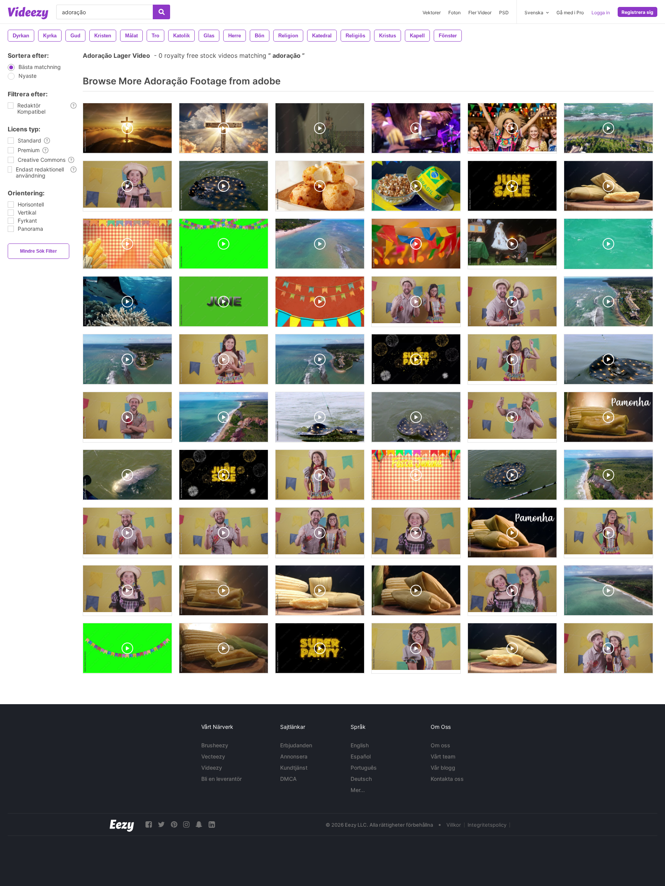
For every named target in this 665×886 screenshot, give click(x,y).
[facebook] (148, 824)
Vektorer (432, 12)
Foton (454, 12)
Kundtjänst (293, 767)
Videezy (211, 767)
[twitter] (161, 824)
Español (361, 756)
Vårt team (443, 756)
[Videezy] (28, 13)
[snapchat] (198, 824)
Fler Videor (479, 12)
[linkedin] (212, 824)
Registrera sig (637, 12)
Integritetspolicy (487, 825)
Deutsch (361, 778)
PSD (504, 12)
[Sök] (161, 12)
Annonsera (293, 756)
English (360, 745)
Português (364, 767)
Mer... (358, 790)
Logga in (600, 12)
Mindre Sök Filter (38, 251)
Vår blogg (443, 767)
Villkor (453, 825)
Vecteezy (213, 756)
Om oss (440, 745)
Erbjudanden (296, 745)
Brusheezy (214, 745)
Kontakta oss (447, 778)
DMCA (288, 778)
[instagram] (186, 824)
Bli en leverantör (221, 778)
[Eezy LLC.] (122, 824)
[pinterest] (174, 824)
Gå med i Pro (570, 12)
